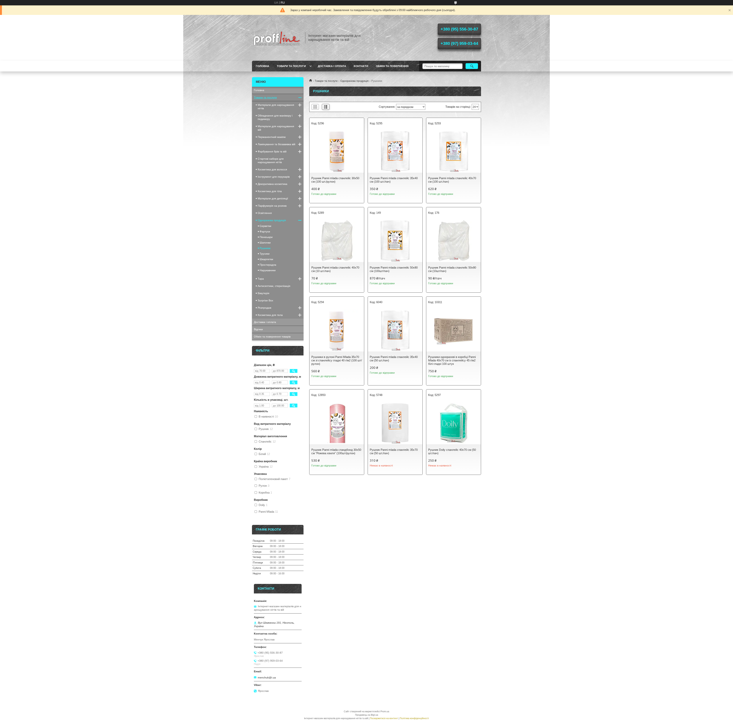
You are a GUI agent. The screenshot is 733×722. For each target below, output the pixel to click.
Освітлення (265, 212)
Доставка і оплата (332, 66)
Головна (262, 66)
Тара (261, 278)
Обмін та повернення (392, 66)
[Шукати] (472, 66)
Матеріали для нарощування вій (276, 128)
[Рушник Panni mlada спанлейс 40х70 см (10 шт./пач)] (336, 241)
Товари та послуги (291, 66)
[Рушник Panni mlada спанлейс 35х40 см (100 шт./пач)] (395, 152)
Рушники (265, 248)
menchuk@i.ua (267, 677)
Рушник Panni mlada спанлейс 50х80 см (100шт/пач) (394, 269)
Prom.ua (384, 711)
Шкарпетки (266, 259)
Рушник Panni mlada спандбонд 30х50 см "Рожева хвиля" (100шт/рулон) (336, 451)
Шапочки (265, 242)
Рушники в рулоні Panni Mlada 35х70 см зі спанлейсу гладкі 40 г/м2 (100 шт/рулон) (336, 360)
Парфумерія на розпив (272, 205)
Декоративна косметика (272, 183)
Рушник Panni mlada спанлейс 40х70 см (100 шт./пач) (452, 179)
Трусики (265, 253)
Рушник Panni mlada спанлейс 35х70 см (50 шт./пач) (394, 451)
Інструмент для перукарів (274, 176)
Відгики (258, 329)
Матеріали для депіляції (273, 198)
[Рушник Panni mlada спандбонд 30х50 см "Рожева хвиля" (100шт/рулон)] (336, 423)
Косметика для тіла (270, 191)
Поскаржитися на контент (384, 718)
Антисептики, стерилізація (274, 285)
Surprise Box (265, 300)
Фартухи (265, 231)
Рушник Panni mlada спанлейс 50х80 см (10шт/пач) (452, 269)
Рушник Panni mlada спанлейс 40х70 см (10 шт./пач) (335, 269)
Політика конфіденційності (414, 718)
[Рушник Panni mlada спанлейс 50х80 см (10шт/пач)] (453, 241)
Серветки (265, 225)
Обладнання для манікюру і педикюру (275, 117)
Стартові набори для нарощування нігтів (271, 160)
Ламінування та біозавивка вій (276, 144)
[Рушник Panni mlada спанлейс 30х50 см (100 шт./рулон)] (336, 152)
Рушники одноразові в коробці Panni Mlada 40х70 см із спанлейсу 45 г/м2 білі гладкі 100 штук (452, 360)
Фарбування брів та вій (272, 151)
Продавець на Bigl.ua (366, 715)
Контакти (361, 66)
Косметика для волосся (272, 169)
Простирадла (268, 264)
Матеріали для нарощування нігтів (276, 106)
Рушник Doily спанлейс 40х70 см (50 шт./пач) (452, 451)
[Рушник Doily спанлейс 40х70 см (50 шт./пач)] (453, 423)
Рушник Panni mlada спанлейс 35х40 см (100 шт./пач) (394, 179)
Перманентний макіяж (272, 136)
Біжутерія (263, 293)
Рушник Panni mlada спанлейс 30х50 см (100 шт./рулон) (335, 179)
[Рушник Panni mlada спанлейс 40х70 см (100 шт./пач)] (453, 152)
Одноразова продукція (354, 80)
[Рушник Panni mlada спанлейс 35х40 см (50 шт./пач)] (395, 330)
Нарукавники (268, 270)
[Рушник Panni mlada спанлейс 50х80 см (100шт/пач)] (395, 241)
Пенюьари (266, 237)
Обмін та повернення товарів (272, 336)
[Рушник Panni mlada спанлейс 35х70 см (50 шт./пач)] (395, 423)
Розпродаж (264, 307)
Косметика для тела (270, 314)
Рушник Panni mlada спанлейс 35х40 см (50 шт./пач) (394, 358)
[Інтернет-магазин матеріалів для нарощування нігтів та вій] (277, 38)
